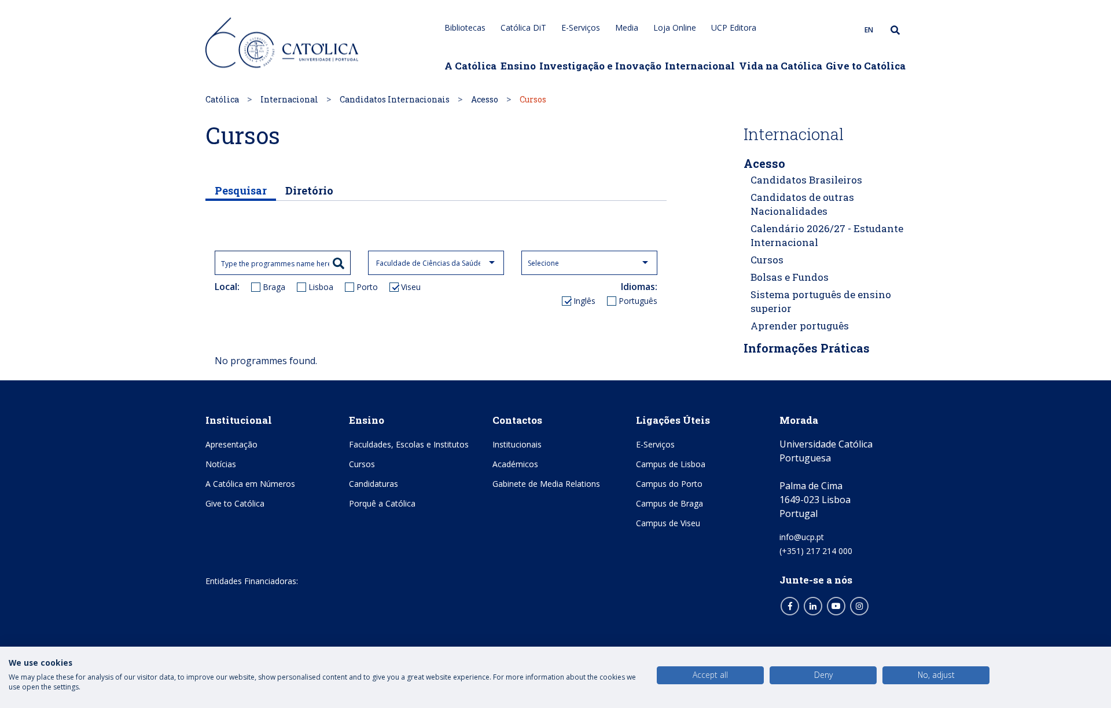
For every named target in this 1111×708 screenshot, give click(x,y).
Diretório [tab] (309, 190)
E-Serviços (580, 27)
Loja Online (674, 27)
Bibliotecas (464, 27)
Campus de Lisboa (670, 463)
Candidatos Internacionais (395, 99)
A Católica (470, 65)
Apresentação (231, 444)
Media (626, 27)
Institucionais (517, 444)
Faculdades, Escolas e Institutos (409, 444)
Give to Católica (866, 65)
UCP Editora (733, 27)
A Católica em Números (250, 483)
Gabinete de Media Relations (546, 483)
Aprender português (800, 325)
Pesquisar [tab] (241, 190)
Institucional (238, 420)
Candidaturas (373, 483)
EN (868, 30)
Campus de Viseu (668, 523)
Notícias (220, 463)
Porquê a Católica (382, 503)
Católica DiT (523, 27)
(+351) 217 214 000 (815, 550)
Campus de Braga (669, 503)
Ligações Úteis (673, 420)
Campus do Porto (669, 483)
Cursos (767, 259)
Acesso (484, 99)
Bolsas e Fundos (790, 277)
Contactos (517, 420)
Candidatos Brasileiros (806, 179)
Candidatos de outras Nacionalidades (802, 204)
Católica (222, 99)
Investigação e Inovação (600, 65)
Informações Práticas (807, 347)
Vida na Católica (780, 65)
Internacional (700, 65)
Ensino (518, 65)
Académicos (515, 463)
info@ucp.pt (801, 536)
